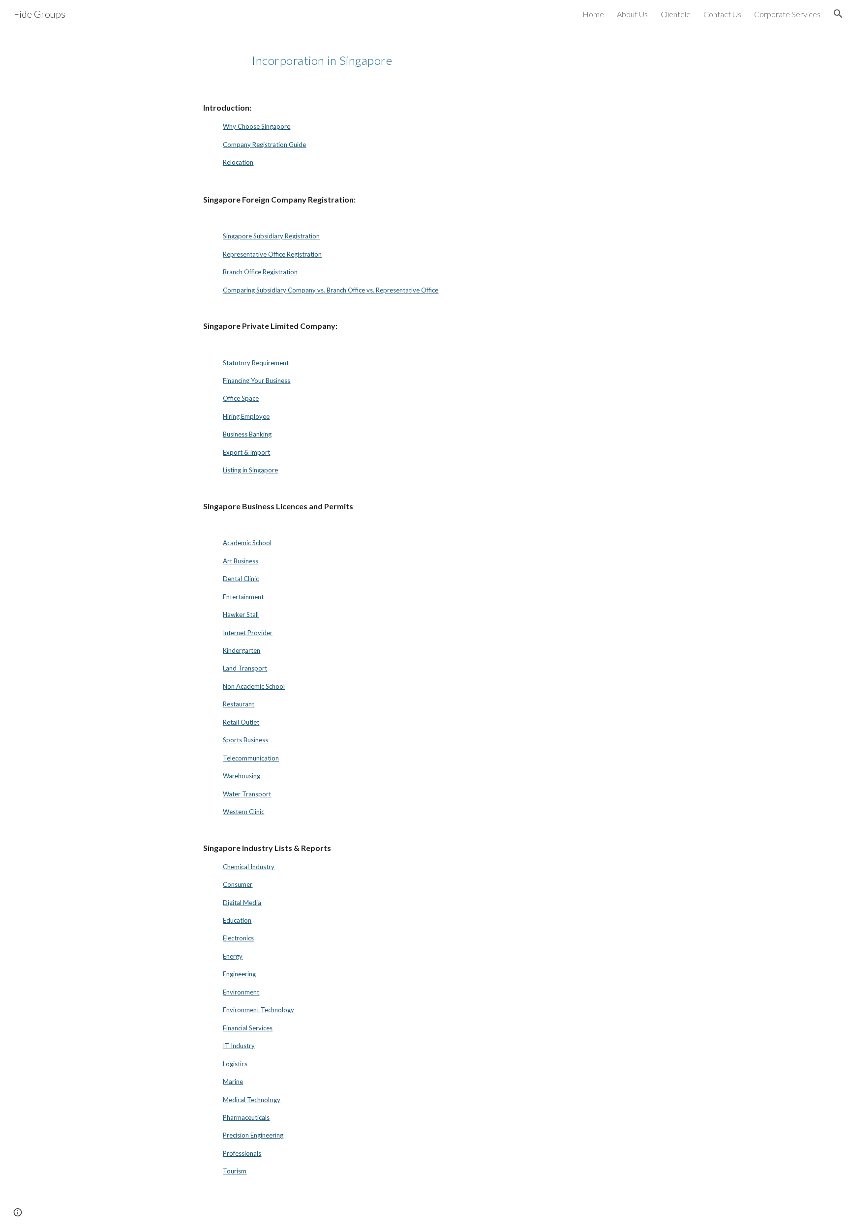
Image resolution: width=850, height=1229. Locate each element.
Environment (241, 992)
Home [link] (593, 14)
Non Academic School (254, 686)
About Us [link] (632, 14)
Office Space (241, 398)
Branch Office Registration (260, 272)
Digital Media (242, 903)
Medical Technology (251, 1100)
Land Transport (245, 668)
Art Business (240, 561)
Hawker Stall (241, 614)
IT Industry (239, 1046)
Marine (233, 1081)
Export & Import (246, 452)
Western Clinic (243, 812)
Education (237, 920)
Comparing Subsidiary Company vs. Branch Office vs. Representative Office (330, 290)
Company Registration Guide (264, 144)
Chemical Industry (248, 867)
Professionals (242, 1153)
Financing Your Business (256, 380)
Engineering (239, 974)
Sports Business (245, 740)
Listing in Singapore (250, 470)
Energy (233, 956)
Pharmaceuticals (246, 1117)
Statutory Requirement (256, 363)
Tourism (234, 1171)
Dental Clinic (241, 579)
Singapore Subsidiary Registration (271, 236)
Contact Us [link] (722, 14)
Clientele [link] (676, 14)
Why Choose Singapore (256, 126)
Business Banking (247, 434)
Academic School (247, 543)
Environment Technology (258, 1010)
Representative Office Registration (272, 254)
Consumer (237, 884)
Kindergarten (241, 650)
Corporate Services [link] (787, 14)
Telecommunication (251, 758)
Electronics (238, 938)
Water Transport (247, 794)
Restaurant (238, 704)
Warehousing (241, 776)
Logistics (235, 1064)
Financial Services (248, 1028)
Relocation (238, 162)
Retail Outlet (241, 722)
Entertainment (243, 597)
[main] (473, 56)
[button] (838, 14)
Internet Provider (248, 633)
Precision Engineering (253, 1135)
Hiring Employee (246, 416)
